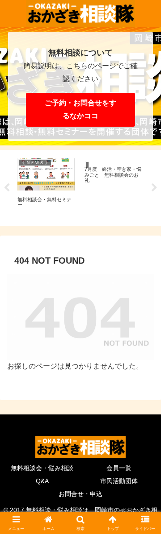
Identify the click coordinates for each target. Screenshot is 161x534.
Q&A (42, 480)
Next (154, 187)
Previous (6, 187)
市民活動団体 (119, 480)
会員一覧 (118, 468)
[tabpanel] (46, 186)
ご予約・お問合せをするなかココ (80, 109)
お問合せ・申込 (80, 493)
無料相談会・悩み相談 (42, 468)
